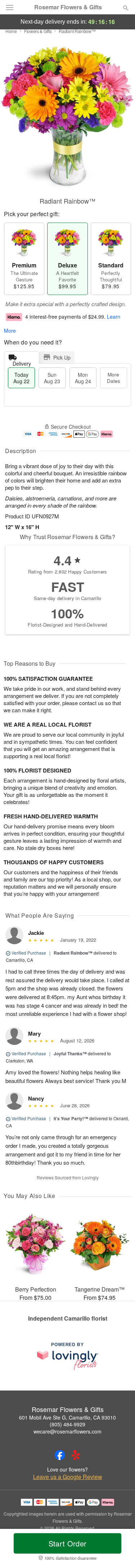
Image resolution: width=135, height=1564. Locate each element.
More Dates (113, 377)
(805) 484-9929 (67, 1424)
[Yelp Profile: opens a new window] (76, 1455)
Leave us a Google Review (67, 1477)
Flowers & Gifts (38, 31)
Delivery (22, 362)
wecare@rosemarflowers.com (67, 1431)
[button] (120, 1548)
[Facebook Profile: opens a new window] (60, 1455)
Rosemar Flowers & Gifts (68, 7)
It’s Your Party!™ (71, 1118)
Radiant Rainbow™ (73, 953)
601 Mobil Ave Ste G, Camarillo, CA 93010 (67, 1417)
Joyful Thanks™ (70, 1053)
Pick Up (62, 357)
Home (11, 31)
